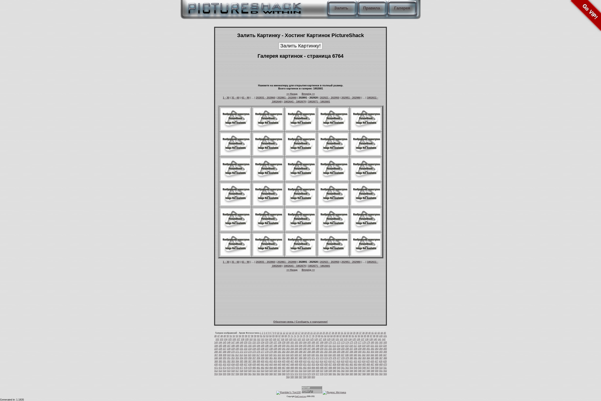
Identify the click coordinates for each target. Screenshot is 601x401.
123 (303, 339)
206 (309, 345)
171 (334, 342)
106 (234, 339)
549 (372, 371)
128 (324, 339)
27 (330, 333)
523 (262, 371)
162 (296, 342)
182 (381, 342)
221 (372, 345)
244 (296, 349)
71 (292, 336)
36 (357, 333)
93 (359, 336)
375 (330, 358)
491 (300, 368)
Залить (341, 8)
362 (275, 358)
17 (299, 333)
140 (375, 339)
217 (355, 345)
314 (245, 355)
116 (274, 339)
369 (305, 358)
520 (250, 371)
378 (343, 358)
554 (220, 374)
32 (345, 333)
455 (322, 364)
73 (298, 336)
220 (368, 345)
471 (216, 368)
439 (254, 364)
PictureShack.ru (244, 7)
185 (220, 345)
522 (258, 371)
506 (364, 368)
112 (258, 339)
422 (355, 361)
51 (231, 336)
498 (330, 368)
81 (322, 336)
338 (347, 355)
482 (262, 368)
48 (221, 336)
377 (338, 358)
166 (313, 342)
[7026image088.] (235, 254)
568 (279, 374)
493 (309, 368)
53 (237, 336)
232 (245, 349)
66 (276, 336)
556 (229, 374)
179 (368, 342)
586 (355, 374)
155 (267, 342)
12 (284, 333)
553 (216, 374)
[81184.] (366, 254)
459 (338, 364)
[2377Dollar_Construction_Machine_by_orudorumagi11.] (268, 154)
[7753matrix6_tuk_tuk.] (333, 254)
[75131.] (300, 254)
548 (368, 371)
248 (313, 349)
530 (292, 371)
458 (334, 364)
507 (368, 368)
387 (381, 358)
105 (230, 339)
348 (216, 358)
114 (266, 339)
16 (296, 333)
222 (376, 345)
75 (304, 336)
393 (233, 361)
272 (241, 352)
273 (245, 352)
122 (299, 339)
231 (241, 349)
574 (305, 374)
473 (224, 368)
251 (326, 349)
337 (342, 355)
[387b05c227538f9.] (333, 129)
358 (258, 358)
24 (321, 333)
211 (330, 345)
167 (317, 342)
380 (351, 358)
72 (295, 336)
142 (383, 339)
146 (229, 342)
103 (221, 339)
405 (283, 361)
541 (338, 371)
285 (296, 352)
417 (334, 361)
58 (252, 336)
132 (341, 339)
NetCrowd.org (300, 396)
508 (372, 368)
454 (317, 364)
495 (317, 368)
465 (364, 364)
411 (309, 361)
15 (293, 333)
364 (283, 358)
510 (381, 368)
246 (305, 349)
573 (300, 374)
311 (233, 355)
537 (322, 371)
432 (224, 364)
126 (316, 339)
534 (309, 371)
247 (309, 349)
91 (353, 336)
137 (362, 339)
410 (305, 361)
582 (338, 374)
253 (334, 349)
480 (254, 368)
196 (267, 345)
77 (310, 336)
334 (330, 355)
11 (281, 333)
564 (262, 374)
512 (216, 371)
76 (307, 336)
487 (283, 368)
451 (305, 364)
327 (300, 355)
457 (330, 364)
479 (250, 368)
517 (237, 371)
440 (258, 364)
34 (351, 333)
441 (262, 364)
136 (358, 339)
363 (279, 358)
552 (385, 371)
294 (334, 352)
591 (376, 374)
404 (279, 361)
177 (360, 342)
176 (355, 342)
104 (225, 339)
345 (376, 355)
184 (216, 345)
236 (262, 349)
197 (271, 345)
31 (342, 333)
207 (313, 345)
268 (224, 352)
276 (258, 352)
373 (322, 358)
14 (290, 333)
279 (271, 352)
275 (254, 352)
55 (243, 336)
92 (356, 336)
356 (250, 358)
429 (385, 361)
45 (385, 333)
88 (344, 336)
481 (258, 368)
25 (324, 333)
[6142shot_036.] (300, 204)
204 (300, 345)
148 (237, 342)
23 (317, 333)
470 (385, 364)
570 (288, 374)
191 (245, 345)
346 (380, 355)
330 (313, 355)
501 (343, 368)
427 (376, 361)
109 (247, 339)
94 (362, 336)
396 (245, 361)
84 (331, 336)
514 (224, 371)
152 (254, 342)
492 (305, 368)
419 (342, 361)
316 (254, 355)
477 (241, 368)
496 (322, 368)
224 (385, 345)
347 (385, 355)
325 (292, 355)
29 (336, 333)
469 (381, 364)
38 (363, 333)
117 (278, 339)
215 (347, 345)
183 (385, 342)
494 (313, 368)
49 (224, 336)
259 (360, 349)
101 (385, 336)
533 (305, 371)
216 (351, 345)
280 (275, 352)
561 (250, 374)
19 (305, 333)
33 (348, 333)
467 (372, 364)
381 (355, 358)
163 (300, 342)
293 (330, 352)
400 (262, 361)
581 (334, 374)
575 (309, 374)
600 (313, 377)
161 (292, 342)
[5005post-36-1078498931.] (366, 204)
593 (385, 374)
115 (270, 339)
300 (360, 352)
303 (372, 352)
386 (376, 358)
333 (325, 355)
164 (305, 342)
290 (317, 352)
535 (313, 371)
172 (338, 342)
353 (237, 358)
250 (322, 349)
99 (377, 336)
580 (330, 374)
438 (250, 364)
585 (351, 374)
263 (376, 349)
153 (258, 342)
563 (258, 374)
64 (270, 336)
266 (216, 352)
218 (359, 345)
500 (338, 368)
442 (267, 364)
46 (215, 336)
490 (296, 368)
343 (368, 355)
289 (313, 352)
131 (337, 339)
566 (271, 374)
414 (321, 361)
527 (279, 371)
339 (351, 355)
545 (355, 371)
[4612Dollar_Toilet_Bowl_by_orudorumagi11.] (333, 154)
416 (330, 361)
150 (245, 342)
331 (317, 355)
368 (300, 358)
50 (228, 336)
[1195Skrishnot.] (268, 229)
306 (385, 352)
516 (233, 371)
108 (242, 339)
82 (325, 336)
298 (351, 352)
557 (233, 374)
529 (288, 371)
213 (338, 345)
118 (282, 339)
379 (347, 358)
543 (347, 371)
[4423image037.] (366, 229)
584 (347, 374)
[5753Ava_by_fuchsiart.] (366, 129)
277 (262, 352)
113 (262, 339)
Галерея (402, 8)
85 (334, 336)
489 (292, 368)
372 (317, 358)
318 (262, 355)
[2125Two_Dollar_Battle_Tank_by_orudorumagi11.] (333, 179)
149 (241, 342)
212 (334, 345)
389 (216, 361)
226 (220, 349)
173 (343, 342)
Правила (371, 8)
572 (296, 374)
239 (275, 349)
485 (275, 368)
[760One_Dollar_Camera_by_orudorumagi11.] (235, 179)
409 (300, 361)
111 (254, 339)
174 (347, 342)
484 (271, 368)
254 (338, 349)
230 (237, 349)
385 (372, 358)
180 (372, 342)
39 (366, 333)
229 (233, 349)
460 (343, 364)
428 (380, 361)
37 (360, 333)
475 (233, 368)
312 (237, 355)
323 (283, 355)
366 (292, 358)
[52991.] (333, 229)
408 (296, 361)
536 (317, 371)
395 (241, 361)
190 (241, 345)
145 (224, 342)
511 (385, 368)
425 (368, 361)
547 (364, 371)
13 (287, 333)
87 (340, 336)
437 (245, 364)
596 (296, 377)
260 (364, 349)
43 (379, 333)
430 (216, 364)
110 (251, 339)
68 (282, 336)
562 (254, 374)
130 (333, 339)
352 (233, 358)
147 (233, 342)
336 (338, 355)
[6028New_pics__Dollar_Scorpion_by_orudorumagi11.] (366, 154)
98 (374, 336)
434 (233, 364)
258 (355, 349)
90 (350, 336)
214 (342, 345)
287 (305, 352)
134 (350, 339)
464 (360, 364)
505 (360, 368)
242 (288, 349)
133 (345, 339)
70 (289, 336)
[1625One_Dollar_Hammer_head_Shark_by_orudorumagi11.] (268, 204)
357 (254, 358)
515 (229, 371)
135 (354, 339)
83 (328, 336)
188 (233, 345)
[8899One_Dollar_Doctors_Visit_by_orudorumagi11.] (268, 179)
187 (229, 345)
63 (267, 336)
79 (316, 336)
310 (229, 355)
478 (245, 368)
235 (258, 349)
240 (279, 349)
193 (254, 345)
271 (237, 352)
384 (368, 358)
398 (254, 361)
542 (343, 371)
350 (224, 358)
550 (376, 371)
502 (347, 368)
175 (351, 342)
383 (364, 358)
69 (286, 336)
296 (343, 352)
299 (355, 352)
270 (233, 352)
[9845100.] (268, 254)
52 (234, 336)
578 (322, 374)
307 (216, 355)
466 (368, 364)
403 (275, 361)
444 (275, 364)
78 (313, 336)
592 (381, 374)
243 (292, 349)
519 (245, 371)
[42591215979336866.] (235, 129)
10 (278, 333)
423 (359, 361)
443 (271, 364)
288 (309, 352)
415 (325, 361)
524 (267, 371)
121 (295, 339)
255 (343, 349)
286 (300, 352)
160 (288, 342)
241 (283, 349)
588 (364, 374)
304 (376, 352)
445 (279, 364)
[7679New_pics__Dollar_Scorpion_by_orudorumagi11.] (333, 204)
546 (360, 371)
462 (351, 364)
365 (288, 358)
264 (381, 349)
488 (288, 368)
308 (220, 355)
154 (262, 342)
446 (283, 364)
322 (279, 355)
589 (368, 374)
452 (309, 364)
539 (330, 371)
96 (368, 336)
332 (321, 355)
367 (296, 358)
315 (249, 355)
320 (271, 355)
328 (304, 355)
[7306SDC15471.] (300, 129)
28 (333, 333)
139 (371, 339)
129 (329, 339)
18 (302, 333)
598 (305, 377)
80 (319, 336)
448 (292, 364)
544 (351, 371)
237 (267, 349)
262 (372, 349)
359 (262, 358)
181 (376, 342)
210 (326, 345)
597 (300, 377)
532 (300, 371)
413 (317, 361)
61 (261, 336)
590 (372, 374)
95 (365, 336)
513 (220, 371)
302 (368, 352)
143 (216, 342)
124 (307, 339)
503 (351, 368)
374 (326, 358)
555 (224, 374)
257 (351, 349)
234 (254, 349)
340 (355, 355)
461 (347, 364)
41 (372, 333)
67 (279, 336)
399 (258, 361)
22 (314, 333)
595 (292, 377)
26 (327, 333)
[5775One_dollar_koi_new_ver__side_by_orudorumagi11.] (300, 179)
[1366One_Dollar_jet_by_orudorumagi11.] (235, 204)
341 (359, 355)
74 (301, 336)
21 (311, 333)
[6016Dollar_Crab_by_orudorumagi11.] (300, 154)
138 (367, 339)
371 (313, 358)
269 (229, 352)
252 (330, 349)
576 (313, 374)
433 (229, 364)
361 (271, 358)
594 (288, 377)
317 (258, 355)
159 (283, 342)
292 (326, 352)
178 (364, 342)
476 (237, 368)
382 (360, 358)
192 (250, 345)
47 (218, 336)
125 (312, 339)
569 (283, 374)
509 (376, 368)
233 (250, 349)
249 (317, 349)
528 (283, 371)
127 (320, 339)
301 (364, 352)
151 (250, 342)
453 (313, 364)
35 (354, 333)
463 (355, 364)
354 (241, 358)
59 (255, 336)
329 (309, 355)
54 (240, 336)
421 (351, 361)
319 (266, 355)
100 (381, 336)
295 (338, 352)
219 (364, 345)
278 (267, 352)
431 (220, 364)
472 (220, 368)
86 (337, 336)
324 (287, 355)
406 (288, 361)
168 (322, 342)
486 (279, 368)
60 (258, 336)
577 (317, 374)
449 (296, 364)
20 (308, 333)
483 (267, 368)
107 (238, 339)
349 (220, 358)
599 (309, 377)
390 (220, 361)
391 (224, 361)
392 (229, 361)
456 (326, 364)
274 (250, 352)
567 (275, 374)
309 (224, 355)
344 (372, 355)
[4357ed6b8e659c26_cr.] (235, 154)
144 (220, 342)
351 (229, 358)
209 (322, 345)
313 (241, 355)
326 (296, 355)
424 (364, 361)
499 (334, 368)
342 (364, 355)
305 (381, 352)
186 (224, 345)
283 (288, 352)
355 (245, 358)
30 (339, 333)
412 (313, 361)
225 (216, 349)
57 (249, 336)
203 (296, 345)
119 (286, 339)
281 (279, 352)
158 (279, 342)
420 (347, 361)
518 (241, 371)
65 (273, 336)
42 (375, 333)
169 (326, 342)
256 (347, 349)
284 (292, 352)
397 (250, 361)
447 (288, 364)
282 (283, 352)
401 (267, 361)
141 (379, 339)
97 (371, 336)
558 (237, 374)
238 (271, 349)
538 (326, 371)
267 (220, 352)
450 (300, 364)
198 (275, 345)
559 (241, 374)
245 (300, 349)
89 (347, 336)
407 (292, 361)
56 (246, 336)
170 (330, 342)
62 (264, 336)
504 (355, 368)
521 (254, 371)
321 (275, 355)
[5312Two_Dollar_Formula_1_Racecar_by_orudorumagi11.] (366, 179)
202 (292, 345)
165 (309, 342)
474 (229, 368)
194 (258, 345)
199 (279, 345)
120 (291, 339)
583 (343, 374)
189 (237, 345)
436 (241, 364)
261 (368, 349)
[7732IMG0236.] (235, 229)
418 (338, 361)
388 (385, 358)
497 (326, 368)
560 (245, 374)
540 (334, 371)
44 (382, 333)
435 (237, 364)
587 (360, 374)
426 (372, 361)
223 (380, 345)
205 (305, 345)
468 (376, 364)
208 (317, 345)
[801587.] (300, 229)
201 (288, 345)
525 (271, 371)
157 (275, 342)
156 (271, 342)
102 (217, 339)
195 (262, 345)
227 (224, 349)
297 (347, 352)
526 (275, 371)
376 (334, 358)
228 (229, 349)
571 (292, 374)
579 (326, 374)
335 (334, 355)
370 (309, 358)
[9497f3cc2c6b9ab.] (268, 129)
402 (271, 361)
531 (296, 371)
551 (381, 371)
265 (385, 349)
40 (369, 333)
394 (237, 361)
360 (267, 358)
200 (283, 345)
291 (322, 352)
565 (267, 374)
